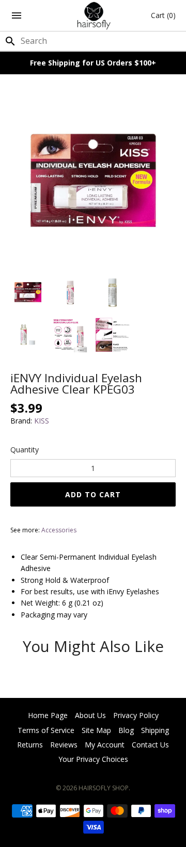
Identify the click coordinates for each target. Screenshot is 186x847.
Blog (126, 730)
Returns (30, 745)
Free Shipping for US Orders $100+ (93, 63)
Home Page (48, 715)
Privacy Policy (136, 715)
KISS (41, 421)
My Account (105, 745)
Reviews (64, 745)
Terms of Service (46, 730)
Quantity (24, 449)
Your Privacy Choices (93, 759)
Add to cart (93, 494)
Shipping (155, 730)
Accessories (58, 530)
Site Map (96, 730)
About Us (90, 715)
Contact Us (150, 745)
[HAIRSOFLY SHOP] (93, 15)
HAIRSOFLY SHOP (104, 788)
